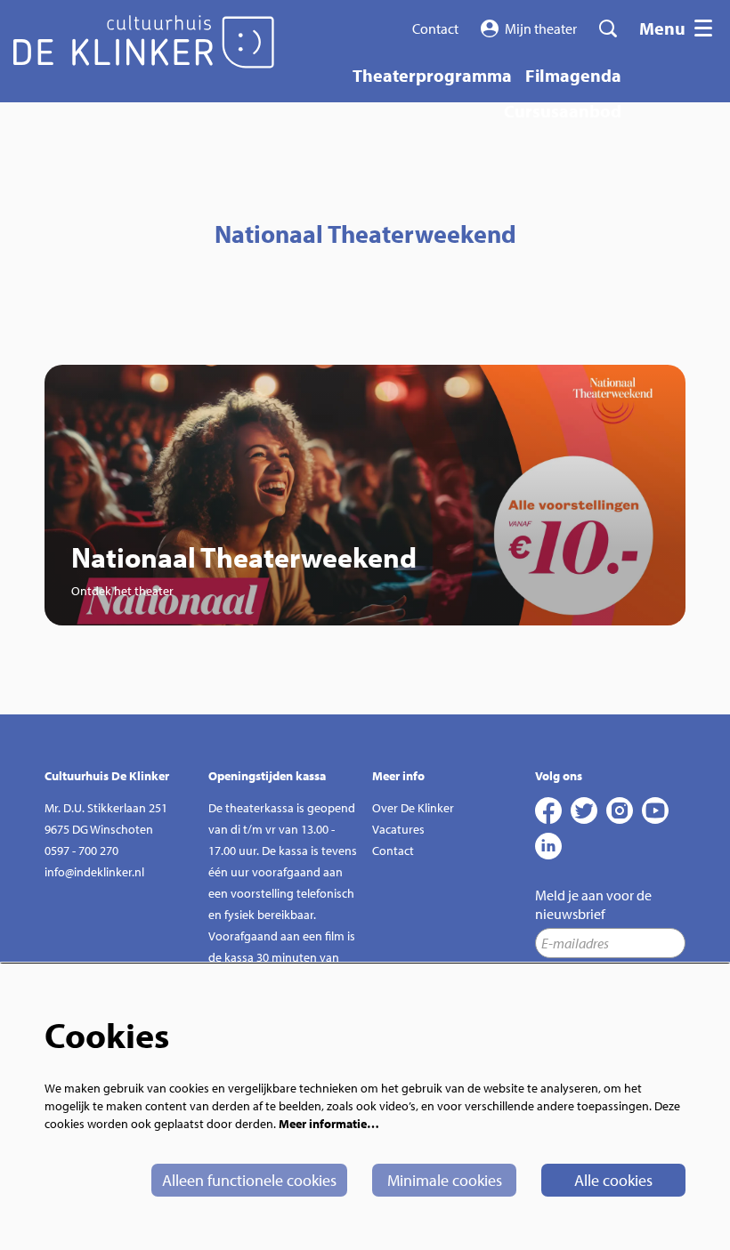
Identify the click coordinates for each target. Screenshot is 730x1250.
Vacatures (398, 829)
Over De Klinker (413, 808)
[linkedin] (548, 846)
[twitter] (584, 810)
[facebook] (548, 810)
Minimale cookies (444, 1180)
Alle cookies (613, 1180)
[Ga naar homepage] (143, 42)
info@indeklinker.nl (94, 872)
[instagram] (619, 810)
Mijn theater (541, 28)
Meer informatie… (329, 1124)
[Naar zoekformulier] (608, 28)
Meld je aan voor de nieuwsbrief (593, 904)
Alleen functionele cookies (249, 1180)
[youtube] (655, 810)
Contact (435, 28)
